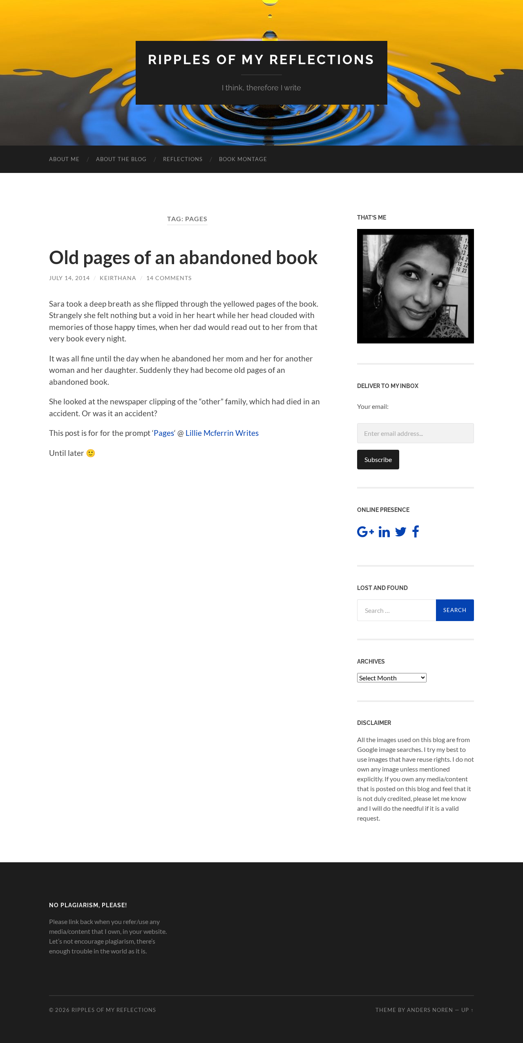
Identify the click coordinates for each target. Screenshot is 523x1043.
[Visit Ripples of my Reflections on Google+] (365, 534)
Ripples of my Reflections (261, 59)
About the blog (121, 159)
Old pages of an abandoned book (183, 257)
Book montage (243, 159)
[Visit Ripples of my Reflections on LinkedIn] (384, 534)
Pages (164, 432)
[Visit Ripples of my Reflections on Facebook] (415, 534)
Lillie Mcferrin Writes (222, 432)
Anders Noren (430, 1010)
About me (64, 159)
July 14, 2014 (69, 277)
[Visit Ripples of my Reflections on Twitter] (401, 534)
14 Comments (169, 277)
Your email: (373, 406)
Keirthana (118, 277)
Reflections (183, 159)
